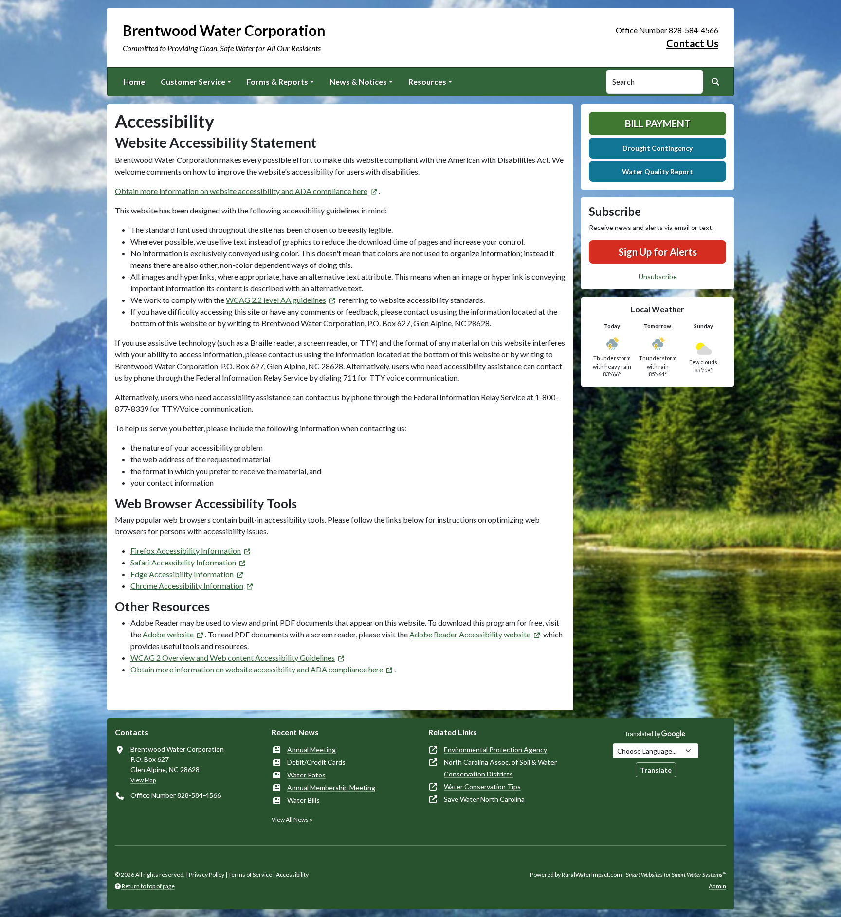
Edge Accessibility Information (182, 574)
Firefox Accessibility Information (185, 550)
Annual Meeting (311, 749)
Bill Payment (658, 123)
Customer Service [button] (193, 81)
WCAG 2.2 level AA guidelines (276, 299)
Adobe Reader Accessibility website (469, 634)
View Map (143, 780)
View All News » (292, 819)
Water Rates (306, 775)
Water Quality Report (657, 171)
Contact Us (692, 43)
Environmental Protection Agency (495, 749)
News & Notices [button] (358, 81)
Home (134, 81)
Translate (656, 770)
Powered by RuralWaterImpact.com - (628, 874)
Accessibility (292, 874)
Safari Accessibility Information (183, 562)
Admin (717, 886)
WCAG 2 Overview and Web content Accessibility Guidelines (232, 657)
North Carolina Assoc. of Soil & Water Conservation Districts (500, 768)
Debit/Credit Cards (316, 762)
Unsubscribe (658, 276)
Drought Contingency (657, 148)
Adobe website (168, 634)
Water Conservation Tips (482, 786)
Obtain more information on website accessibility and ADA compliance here (241, 190)
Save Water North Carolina (484, 799)
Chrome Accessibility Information (186, 585)
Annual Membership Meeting (331, 787)
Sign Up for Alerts (658, 252)
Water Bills (303, 800)
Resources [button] (427, 81)
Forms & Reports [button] (277, 81)
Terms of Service (250, 874)
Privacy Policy (206, 874)
